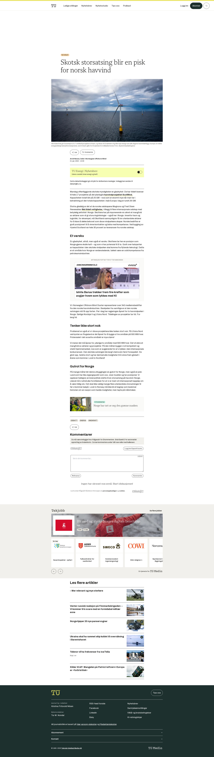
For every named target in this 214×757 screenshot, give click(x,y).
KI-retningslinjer (134, 717)
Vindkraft (92, 420)
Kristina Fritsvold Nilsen (62, 706)
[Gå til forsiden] (53, 6)
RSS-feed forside (97, 703)
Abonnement (57, 732)
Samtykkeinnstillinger (137, 708)
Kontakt (55, 739)
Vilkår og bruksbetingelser (139, 713)
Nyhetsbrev (132, 703)
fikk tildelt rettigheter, (92, 209)
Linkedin (93, 713)
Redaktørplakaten (108, 724)
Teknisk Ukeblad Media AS (71, 748)
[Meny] (206, 6)
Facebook (94, 708)
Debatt (74, 420)
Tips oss (157, 693)
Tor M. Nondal (57, 715)
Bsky (91, 717)
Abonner (196, 6)
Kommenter (89, 152)
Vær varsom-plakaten (87, 724)
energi (83, 420)
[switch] (139, 172)
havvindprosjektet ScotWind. (118, 195)
